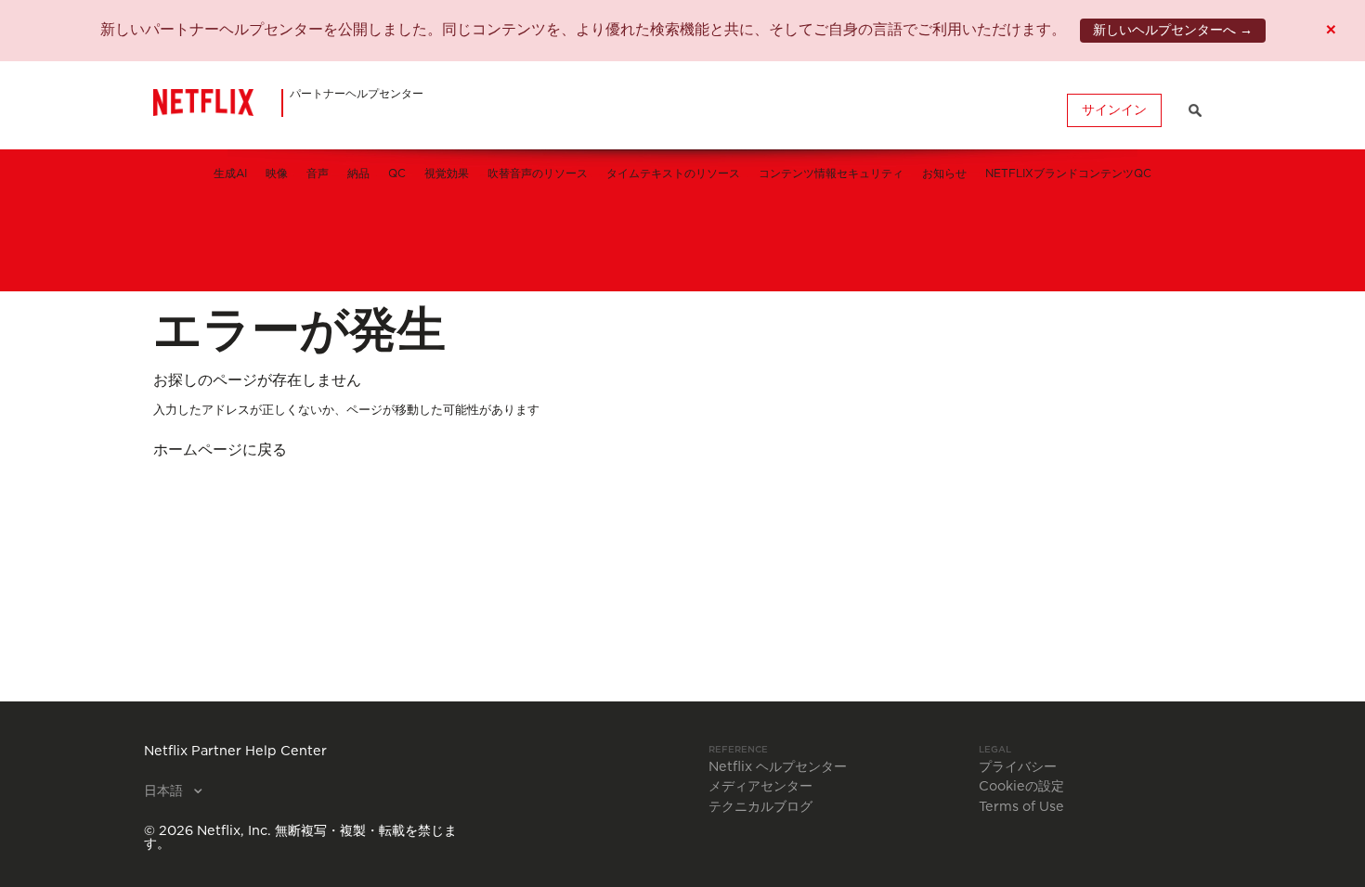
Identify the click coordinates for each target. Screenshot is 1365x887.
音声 (317, 173)
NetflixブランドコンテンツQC (1068, 173)
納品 (358, 173)
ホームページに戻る (220, 450)
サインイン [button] (1114, 110)
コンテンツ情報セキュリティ (831, 173)
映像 (277, 173)
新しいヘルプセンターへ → (1173, 30)
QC (397, 173)
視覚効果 (446, 173)
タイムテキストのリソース (673, 173)
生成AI (230, 173)
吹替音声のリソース (538, 173)
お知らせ (944, 173)
